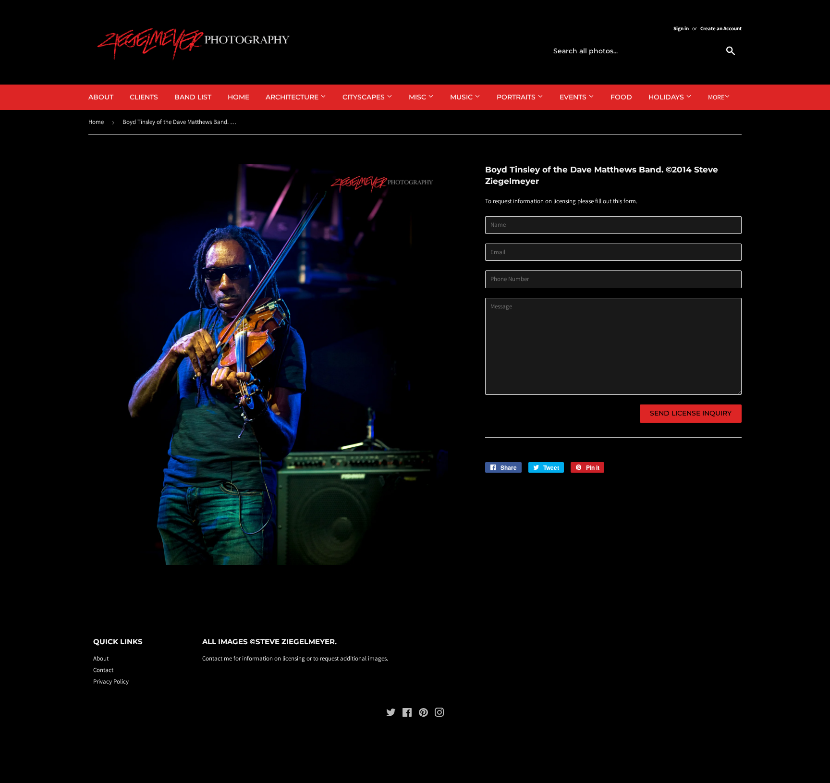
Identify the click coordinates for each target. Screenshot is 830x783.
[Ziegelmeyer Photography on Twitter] (391, 714)
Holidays (667, 97)
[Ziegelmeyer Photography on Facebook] (407, 714)
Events (574, 97)
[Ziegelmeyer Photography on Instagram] (439, 714)
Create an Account (721, 28)
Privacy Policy (111, 681)
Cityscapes (364, 97)
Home (238, 97)
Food (621, 97)
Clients (144, 97)
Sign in (681, 28)
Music (462, 97)
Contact (103, 670)
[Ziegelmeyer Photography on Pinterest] (423, 714)
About (100, 97)
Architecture (293, 97)
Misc (418, 97)
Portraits (517, 97)
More (716, 97)
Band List (192, 97)
